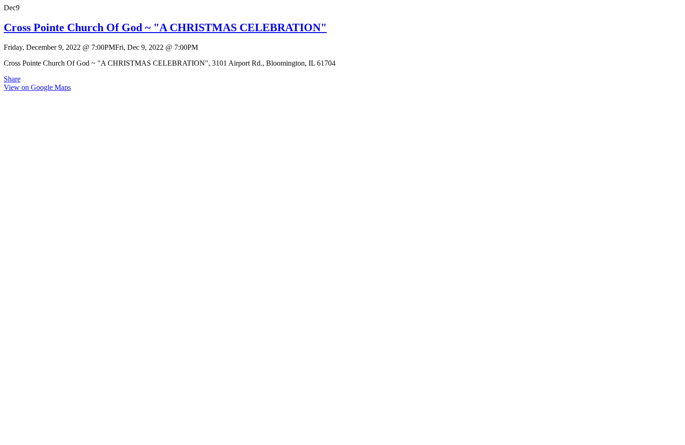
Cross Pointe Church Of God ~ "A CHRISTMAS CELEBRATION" (165, 27)
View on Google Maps (37, 87)
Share (12, 79)
